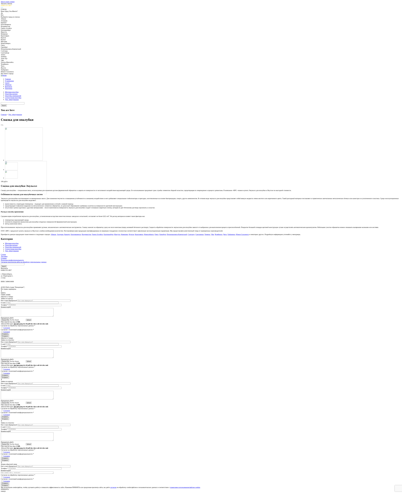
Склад (7, 83)
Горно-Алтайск (97, 234)
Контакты (8, 86)
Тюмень (207, 234)
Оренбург (162, 234)
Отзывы (4, 258)
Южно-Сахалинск (242, 234)
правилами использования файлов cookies (185, 487)
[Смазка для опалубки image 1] (24, 160)
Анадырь (60, 234)
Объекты (8, 85)
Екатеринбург (108, 234)
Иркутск (117, 234)
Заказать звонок (6, 4)
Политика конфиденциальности (12, 260)
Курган (131, 234)
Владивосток (86, 234)
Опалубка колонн (11, 94)
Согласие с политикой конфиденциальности (17, 330)
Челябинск (218, 234)
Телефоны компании (7, 283)
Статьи (3, 254)
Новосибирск (149, 234)
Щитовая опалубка (12, 92)
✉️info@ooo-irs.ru (7, 7)
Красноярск (139, 234)
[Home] (4, 75)
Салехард (191, 234)
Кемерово (124, 234)
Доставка (4, 256)
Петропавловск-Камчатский (177, 234)
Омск (156, 234)
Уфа (212, 234)
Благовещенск (76, 234)
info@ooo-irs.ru (6, 272)
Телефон (4, 305)
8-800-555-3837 (6, 5)
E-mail (3, 303)
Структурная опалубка (13, 98)
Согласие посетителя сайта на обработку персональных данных (23, 262)
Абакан (53, 234)
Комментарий (6, 307)
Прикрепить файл (7, 318)
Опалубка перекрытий (13, 96)
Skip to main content (7, 2)
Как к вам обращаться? (9, 300)
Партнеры (8, 88)
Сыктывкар (199, 234)
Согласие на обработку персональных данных (18, 326)
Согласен (6, 328)
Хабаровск (231, 234)
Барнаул (67, 234)
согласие (113, 487)
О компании (9, 81)
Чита (225, 234)
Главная (8, 79)
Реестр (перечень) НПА (7, 285)
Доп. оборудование (12, 99)
